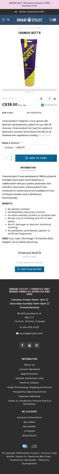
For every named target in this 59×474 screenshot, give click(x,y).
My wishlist (29, 426)
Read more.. (44, 135)
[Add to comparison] (55, 99)
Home (20, 28)
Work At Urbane (29, 382)
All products (29, 435)
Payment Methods (30, 396)
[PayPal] (34, 446)
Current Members (29, 369)
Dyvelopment (29, 463)
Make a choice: (11, 143)
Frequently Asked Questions (29, 391)
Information (28, 167)
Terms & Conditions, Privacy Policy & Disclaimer (29, 402)
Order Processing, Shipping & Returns (29, 387)
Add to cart (38, 158)
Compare (29, 430)
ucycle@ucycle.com (31, 333)
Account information (29, 417)
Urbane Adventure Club (30, 378)
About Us (29, 364)
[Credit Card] (24, 446)
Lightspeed (30, 460)
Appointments (29, 373)
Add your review (31, 269)
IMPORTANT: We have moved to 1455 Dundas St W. (29, 4)
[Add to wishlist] (50, 99)
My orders (29, 421)
